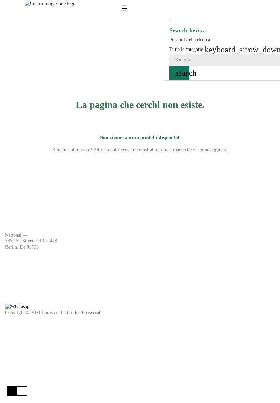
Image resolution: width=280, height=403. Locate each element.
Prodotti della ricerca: (190, 39)
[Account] (171, 7)
